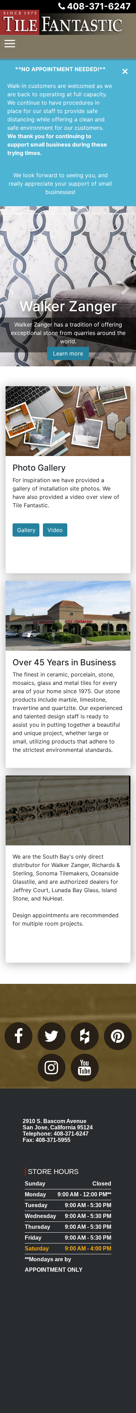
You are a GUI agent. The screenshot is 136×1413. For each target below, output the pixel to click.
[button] (10, 289)
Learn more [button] (68, 353)
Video (55, 529)
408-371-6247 (99, 6)
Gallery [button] (26, 529)
